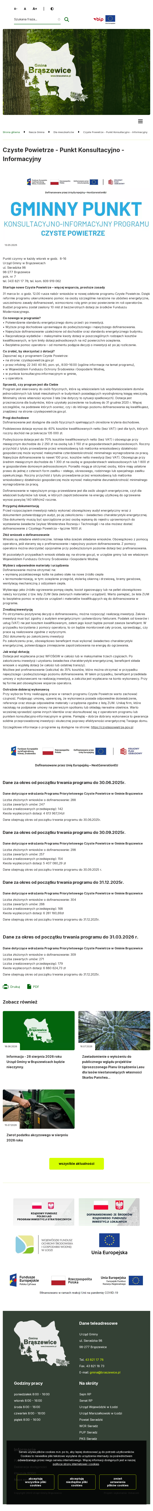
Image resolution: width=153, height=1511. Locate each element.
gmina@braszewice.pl (105, 1372)
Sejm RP (85, 1394)
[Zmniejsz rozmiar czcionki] (15, 8)
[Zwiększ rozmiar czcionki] (35, 9)
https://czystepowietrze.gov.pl (112, 727)
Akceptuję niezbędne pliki (77, 1482)
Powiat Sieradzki (91, 1420)
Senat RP (86, 1401)
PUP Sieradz (88, 1432)
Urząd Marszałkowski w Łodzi (100, 1413)
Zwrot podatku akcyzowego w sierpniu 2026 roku (37, 1137)
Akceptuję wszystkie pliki (35, 1482)
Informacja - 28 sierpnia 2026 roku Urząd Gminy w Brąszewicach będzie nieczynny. (36, 1062)
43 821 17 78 (94, 1360)
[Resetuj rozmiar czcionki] (25, 8)
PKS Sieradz (88, 1439)
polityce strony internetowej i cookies (76, 1464)
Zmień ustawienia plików (118, 1482)
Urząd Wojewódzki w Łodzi (98, 1407)
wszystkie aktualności (76, 1164)
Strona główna (11, 132)
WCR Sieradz (88, 1426)
